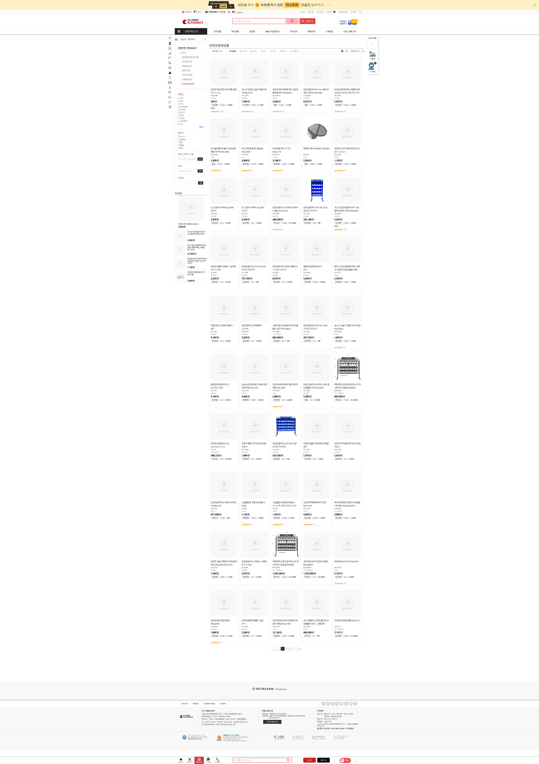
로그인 (303, 12)
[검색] (292, 21)
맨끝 (300, 649)
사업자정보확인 (242, 719)
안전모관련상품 (188, 84)
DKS (181, 104)
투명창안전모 (187, 66)
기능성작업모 (187, 75)
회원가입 (311, 12)
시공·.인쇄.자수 (349, 31)
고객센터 (354, 12)
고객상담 (329, 31)
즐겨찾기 (199, 12)
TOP (356, 761)
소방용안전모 (187, 79)
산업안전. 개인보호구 (187, 39)
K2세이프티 (184, 107)
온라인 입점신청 (272, 722)
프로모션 (293, 31)
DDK (181, 101)
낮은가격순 (243, 51)
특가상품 (235, 31)
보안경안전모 (187, 61)
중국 (181, 148)
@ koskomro (281, 689)
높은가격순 (253, 51)
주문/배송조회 (343, 12)
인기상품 (217, 31)
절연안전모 (186, 70)
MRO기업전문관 (272, 31)
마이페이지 (320, 12)
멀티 (181, 142)
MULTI (182, 112)
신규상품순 (273, 51)
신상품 (252, 31)
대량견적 (311, 31)
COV (181, 98)
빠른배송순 (283, 51)
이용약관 (195, 704)
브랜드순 (263, 51)
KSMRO (182, 110)
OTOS (182, 115)
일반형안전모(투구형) (190, 57)
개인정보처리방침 (209, 704)
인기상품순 (232, 51)
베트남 (182, 145)
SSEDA (182, 118)
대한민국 (183, 139)
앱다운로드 (188, 12)
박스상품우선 (294, 51)
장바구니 (331, 12)
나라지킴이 (183, 121)
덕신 (181, 124)
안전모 (183, 53)
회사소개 (185, 704)
